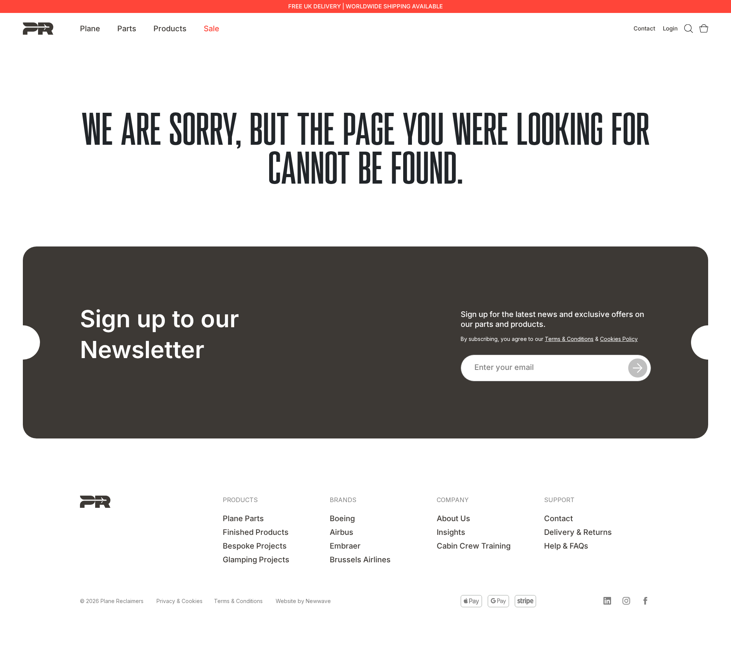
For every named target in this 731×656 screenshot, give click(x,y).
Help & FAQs (566, 545)
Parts (126, 28)
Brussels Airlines (360, 559)
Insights (451, 532)
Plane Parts (243, 518)
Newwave (318, 601)
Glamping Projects (256, 559)
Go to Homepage (365, 204)
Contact (644, 28)
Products (170, 28)
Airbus (341, 532)
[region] (99, 598)
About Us (453, 518)
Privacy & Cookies (179, 601)
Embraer (345, 545)
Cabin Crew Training (474, 545)
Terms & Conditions (569, 339)
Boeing (342, 518)
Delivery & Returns (578, 532)
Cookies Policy (619, 339)
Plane (90, 28)
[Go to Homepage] (38, 28)
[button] (607, 600)
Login (670, 28)
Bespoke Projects (255, 545)
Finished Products (256, 532)
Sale (211, 28)
